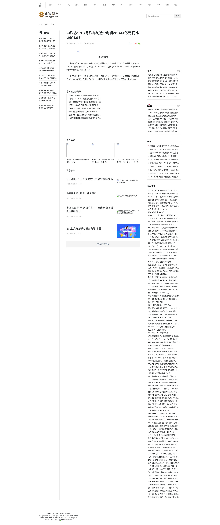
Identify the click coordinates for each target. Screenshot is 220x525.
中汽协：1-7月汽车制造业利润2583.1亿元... (85, 99)
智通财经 (91, 43)
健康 (175, 5)
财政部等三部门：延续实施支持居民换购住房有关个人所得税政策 (171, 416)
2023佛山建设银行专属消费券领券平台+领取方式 (166, 361)
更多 (178, 71)
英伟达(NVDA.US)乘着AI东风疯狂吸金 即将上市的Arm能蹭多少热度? (173, 441)
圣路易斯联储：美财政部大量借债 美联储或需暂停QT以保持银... (171, 491)
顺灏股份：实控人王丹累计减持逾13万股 (164, 173)
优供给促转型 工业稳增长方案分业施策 (162, 116)
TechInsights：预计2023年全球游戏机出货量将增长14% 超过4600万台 (174, 420)
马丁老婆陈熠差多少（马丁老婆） (160, 317)
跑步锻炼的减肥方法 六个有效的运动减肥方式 (164, 283)
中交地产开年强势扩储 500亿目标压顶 (164, 149)
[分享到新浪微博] (135, 43)
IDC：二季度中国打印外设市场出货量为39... (85, 102)
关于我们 (49, 513)
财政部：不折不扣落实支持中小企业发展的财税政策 (166, 110)
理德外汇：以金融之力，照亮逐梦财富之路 (163, 93)
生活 (158, 5)
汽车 (140, 5)
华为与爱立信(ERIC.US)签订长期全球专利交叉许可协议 (168, 407)
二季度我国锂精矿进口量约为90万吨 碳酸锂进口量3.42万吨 (169, 389)
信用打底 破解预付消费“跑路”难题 (160, 345)
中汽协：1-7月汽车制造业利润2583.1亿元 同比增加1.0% (168, 194)
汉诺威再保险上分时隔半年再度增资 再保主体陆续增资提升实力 (172, 146)
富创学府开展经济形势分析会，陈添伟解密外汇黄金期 (167, 84)
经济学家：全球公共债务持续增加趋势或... (85, 115)
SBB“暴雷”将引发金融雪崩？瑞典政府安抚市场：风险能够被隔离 (171, 382)
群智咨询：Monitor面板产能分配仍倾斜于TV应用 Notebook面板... (172, 342)
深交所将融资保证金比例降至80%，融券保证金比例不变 (168, 255)
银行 (95, 5)
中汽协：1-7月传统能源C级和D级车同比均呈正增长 (166, 444)
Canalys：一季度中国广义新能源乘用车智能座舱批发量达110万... (171, 215)
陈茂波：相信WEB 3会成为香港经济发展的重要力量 (166, 398)
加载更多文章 (103, 244)
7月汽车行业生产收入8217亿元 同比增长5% (164, 252)
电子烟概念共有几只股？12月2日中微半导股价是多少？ (47, 70)
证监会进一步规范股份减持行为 (159, 262)
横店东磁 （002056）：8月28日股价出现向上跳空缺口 (168, 221)
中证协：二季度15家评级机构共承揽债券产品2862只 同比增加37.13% (173, 364)
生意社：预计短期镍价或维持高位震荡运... (85, 95)
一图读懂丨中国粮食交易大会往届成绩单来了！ (165, 314)
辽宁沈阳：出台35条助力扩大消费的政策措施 (164, 206)
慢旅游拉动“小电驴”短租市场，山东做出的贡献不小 (166, 404)
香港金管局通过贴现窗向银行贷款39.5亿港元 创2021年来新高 (170, 485)
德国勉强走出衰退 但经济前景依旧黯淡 (162, 376)
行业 (59, 5)
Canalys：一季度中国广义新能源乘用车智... (85, 108)
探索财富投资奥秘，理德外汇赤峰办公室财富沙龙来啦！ (168, 87)
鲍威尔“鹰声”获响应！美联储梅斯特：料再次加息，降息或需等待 (171, 234)
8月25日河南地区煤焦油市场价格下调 (161, 447)
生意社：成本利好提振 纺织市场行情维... (84, 105)
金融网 (76, 516)
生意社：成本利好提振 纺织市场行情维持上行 (164, 200)
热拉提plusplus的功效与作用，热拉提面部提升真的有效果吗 (169, 351)
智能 (130, 5)
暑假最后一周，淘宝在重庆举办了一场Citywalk (165, 203)
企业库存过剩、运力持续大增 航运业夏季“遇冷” (165, 426)
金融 (85, 5)
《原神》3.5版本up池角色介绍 (159, 373)
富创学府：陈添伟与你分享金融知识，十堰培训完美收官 (168, 78)
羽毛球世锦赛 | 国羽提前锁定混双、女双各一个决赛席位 (168, 324)
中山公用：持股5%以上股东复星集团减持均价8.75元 (169, 166)
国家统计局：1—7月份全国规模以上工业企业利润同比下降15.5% (171, 290)
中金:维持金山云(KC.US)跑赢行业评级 (161, 435)
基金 (104, 5)
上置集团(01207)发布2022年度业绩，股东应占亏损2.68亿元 (170, 240)
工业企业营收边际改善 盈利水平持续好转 (163, 113)
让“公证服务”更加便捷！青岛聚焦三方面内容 (164, 423)
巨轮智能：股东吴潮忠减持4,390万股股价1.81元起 (168, 170)
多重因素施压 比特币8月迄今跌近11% (83, 112)
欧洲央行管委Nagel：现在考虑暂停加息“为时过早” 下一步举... (170, 460)
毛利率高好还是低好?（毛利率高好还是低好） (164, 497)
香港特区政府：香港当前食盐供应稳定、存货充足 (166, 348)
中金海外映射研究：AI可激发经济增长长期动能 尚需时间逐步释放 (171, 466)
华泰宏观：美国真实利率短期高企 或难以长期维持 (166, 478)
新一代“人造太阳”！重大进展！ (159, 293)
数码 (122, 5)
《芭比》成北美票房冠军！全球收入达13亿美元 (165, 494)
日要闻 (44, 32)
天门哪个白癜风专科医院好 (158, 274)
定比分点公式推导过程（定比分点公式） (162, 246)
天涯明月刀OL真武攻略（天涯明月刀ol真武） (164, 268)
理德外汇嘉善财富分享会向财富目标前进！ (163, 81)
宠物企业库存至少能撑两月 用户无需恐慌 (165, 153)
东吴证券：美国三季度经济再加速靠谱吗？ (163, 454)
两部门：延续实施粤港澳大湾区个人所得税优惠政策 (166, 392)
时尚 (167, 5)
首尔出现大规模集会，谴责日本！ (160, 305)
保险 (113, 5)
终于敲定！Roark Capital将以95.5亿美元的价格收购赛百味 (169, 451)
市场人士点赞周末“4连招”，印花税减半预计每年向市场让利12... (171, 119)
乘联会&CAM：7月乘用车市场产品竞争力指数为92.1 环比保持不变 (172, 385)
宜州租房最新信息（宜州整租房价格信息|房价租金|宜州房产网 (170, 249)
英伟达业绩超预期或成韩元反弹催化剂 (162, 243)
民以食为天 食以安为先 (156, 212)
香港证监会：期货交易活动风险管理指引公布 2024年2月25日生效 (172, 370)
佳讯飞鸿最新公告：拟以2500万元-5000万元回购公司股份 (169, 336)
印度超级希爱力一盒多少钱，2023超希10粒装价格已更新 (168, 96)
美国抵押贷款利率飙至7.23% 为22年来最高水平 (165, 481)
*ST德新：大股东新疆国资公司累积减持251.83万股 (169, 177)
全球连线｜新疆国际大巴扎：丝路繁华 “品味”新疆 (166, 311)
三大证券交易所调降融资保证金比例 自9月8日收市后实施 (168, 259)
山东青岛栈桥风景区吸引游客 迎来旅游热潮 (163, 463)
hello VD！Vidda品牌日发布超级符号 (161, 327)
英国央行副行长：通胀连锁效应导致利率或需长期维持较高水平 (170, 237)
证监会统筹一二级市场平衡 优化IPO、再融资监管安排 (167, 265)
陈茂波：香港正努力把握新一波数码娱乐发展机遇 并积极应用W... (171, 277)
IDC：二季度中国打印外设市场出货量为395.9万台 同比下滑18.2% (172, 197)
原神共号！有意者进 (155, 302)
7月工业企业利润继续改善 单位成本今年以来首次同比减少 (169, 122)
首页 (40, 4)
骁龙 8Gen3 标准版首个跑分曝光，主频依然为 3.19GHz (168, 320)
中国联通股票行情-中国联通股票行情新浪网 (163, 296)
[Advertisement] (183, 48)
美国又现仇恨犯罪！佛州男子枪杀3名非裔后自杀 (165, 280)
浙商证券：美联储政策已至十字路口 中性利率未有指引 (167, 308)
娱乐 (149, 5)
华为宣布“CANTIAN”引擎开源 (158, 410)
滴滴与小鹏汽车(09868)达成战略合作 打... (85, 118)
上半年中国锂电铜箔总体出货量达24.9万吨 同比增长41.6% (169, 379)
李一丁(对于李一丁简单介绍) (158, 333)
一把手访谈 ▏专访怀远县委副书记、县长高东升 (165, 429)
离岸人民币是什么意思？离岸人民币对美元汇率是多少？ (47, 78)
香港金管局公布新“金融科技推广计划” (161, 432)
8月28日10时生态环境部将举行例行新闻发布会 (165, 125)
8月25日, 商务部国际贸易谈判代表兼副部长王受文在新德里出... (171, 131)
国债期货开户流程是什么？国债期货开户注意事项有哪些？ (47, 93)
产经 (68, 5)
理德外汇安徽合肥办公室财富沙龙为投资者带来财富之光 (168, 75)
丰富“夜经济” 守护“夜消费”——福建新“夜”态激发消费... (167, 218)
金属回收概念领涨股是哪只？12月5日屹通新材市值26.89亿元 (47, 63)
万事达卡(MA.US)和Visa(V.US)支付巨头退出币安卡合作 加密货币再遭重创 (174, 475)
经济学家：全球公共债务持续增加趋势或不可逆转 (166, 228)
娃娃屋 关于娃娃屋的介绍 (157, 330)
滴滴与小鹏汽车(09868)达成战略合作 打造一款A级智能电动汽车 (171, 231)
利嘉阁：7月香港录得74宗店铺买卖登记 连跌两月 (166, 355)
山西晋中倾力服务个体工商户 (158, 209)
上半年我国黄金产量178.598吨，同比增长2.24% (165, 286)
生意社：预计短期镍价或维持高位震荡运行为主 (165, 190)
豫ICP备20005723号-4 (52, 520)
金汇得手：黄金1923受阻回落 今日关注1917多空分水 (167, 469)
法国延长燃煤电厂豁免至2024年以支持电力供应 (165, 472)
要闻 (50, 5)
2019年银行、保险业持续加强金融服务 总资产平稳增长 (170, 160)
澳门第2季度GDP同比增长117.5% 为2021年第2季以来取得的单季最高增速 (174, 438)
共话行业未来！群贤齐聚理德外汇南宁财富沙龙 (165, 90)
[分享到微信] (139, 43)
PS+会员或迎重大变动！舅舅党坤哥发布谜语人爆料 (166, 299)
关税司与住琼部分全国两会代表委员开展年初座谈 (166, 128)
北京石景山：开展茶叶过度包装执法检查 (162, 401)
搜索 (177, 16)
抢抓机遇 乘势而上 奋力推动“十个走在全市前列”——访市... (171, 163)
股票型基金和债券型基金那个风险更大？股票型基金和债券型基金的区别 (47, 48)
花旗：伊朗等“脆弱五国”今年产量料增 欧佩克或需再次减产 (169, 457)
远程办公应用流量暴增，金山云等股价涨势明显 (167, 156)
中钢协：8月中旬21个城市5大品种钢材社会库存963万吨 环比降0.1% (172, 339)
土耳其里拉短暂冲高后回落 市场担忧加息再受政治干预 (167, 367)
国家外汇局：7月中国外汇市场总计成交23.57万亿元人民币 (169, 358)
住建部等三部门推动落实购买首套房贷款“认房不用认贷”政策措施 (171, 413)
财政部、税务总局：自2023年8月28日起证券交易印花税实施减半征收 (173, 271)
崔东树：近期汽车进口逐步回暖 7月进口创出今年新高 (167, 395)
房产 (76, 5)
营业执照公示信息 (66, 520)
